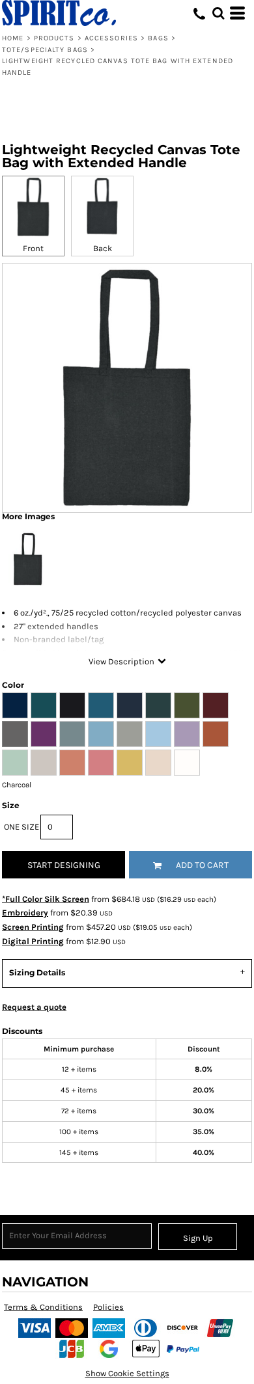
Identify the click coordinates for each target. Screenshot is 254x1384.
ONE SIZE (21, 827)
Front (33, 248)
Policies (108, 1307)
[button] (218, 13)
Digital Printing (33, 941)
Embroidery (25, 912)
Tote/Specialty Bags (45, 50)
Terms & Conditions (43, 1307)
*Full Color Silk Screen (45, 899)
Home (12, 38)
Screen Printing (33, 927)
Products (54, 38)
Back (102, 248)
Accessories (111, 38)
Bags (158, 38)
